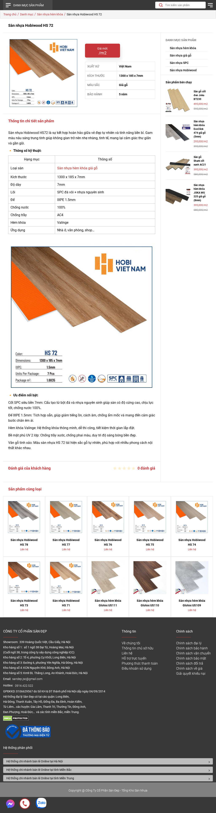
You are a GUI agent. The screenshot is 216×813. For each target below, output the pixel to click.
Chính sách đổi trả (189, 663)
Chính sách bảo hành (192, 648)
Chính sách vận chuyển (193, 653)
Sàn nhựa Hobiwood (183, 70)
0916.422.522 (24, 686)
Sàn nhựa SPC (179, 63)
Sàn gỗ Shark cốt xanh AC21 (200, 161)
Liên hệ (127, 653)
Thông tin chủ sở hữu (137, 648)
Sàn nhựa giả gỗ (180, 55)
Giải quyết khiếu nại (190, 674)
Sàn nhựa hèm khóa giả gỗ (77, 168)
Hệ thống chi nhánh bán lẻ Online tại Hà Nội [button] (34, 761)
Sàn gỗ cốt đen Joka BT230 (200, 95)
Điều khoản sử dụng (136, 668)
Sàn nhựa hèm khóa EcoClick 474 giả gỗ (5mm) (200, 129)
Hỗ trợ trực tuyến (134, 658)
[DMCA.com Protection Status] (16, 720)
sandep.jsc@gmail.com (27, 679)
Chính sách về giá (189, 668)
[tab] (108, 761)
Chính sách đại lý (189, 643)
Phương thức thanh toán (140, 663)
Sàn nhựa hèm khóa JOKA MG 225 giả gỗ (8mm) (200, 193)
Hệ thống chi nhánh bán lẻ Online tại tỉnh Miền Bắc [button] (39, 769)
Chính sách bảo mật (191, 658)
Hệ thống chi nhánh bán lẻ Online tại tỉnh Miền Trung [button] (40, 778)
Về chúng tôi (131, 643)
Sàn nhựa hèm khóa (183, 48)
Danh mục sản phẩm (28, 5)
